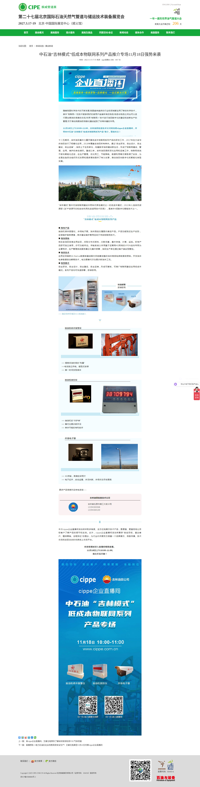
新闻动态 (124, 32)
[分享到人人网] (32, 737)
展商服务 (54, 32)
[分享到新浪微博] (26, 737)
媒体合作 (139, 32)
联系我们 (170, 32)
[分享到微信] (35, 737)
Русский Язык (176, 5)
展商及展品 (86, 32)
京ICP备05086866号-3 (28, 777)
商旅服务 (155, 32)
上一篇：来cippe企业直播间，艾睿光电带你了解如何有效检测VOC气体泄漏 (50, 741)
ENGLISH (166, 5)
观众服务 (70, 32)
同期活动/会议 (106, 32)
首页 (26, 32)
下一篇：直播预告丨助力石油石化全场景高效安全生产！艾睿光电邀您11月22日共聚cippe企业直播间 (60, 745)
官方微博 (38, 761)
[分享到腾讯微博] (29, 737)
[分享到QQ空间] (22, 737)
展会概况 (39, 32)
